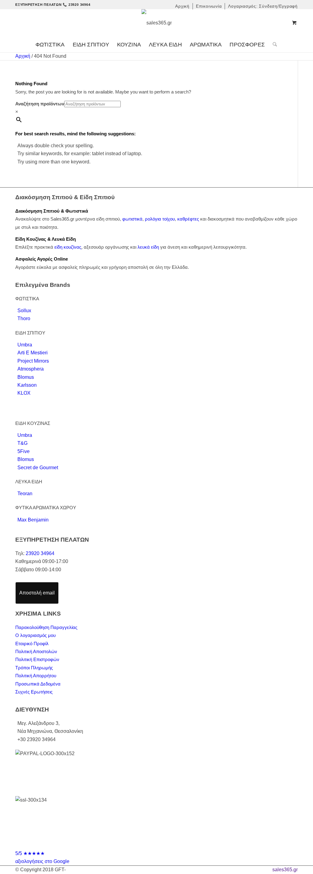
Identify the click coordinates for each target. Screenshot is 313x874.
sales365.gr (285, 869)
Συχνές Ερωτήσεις (34, 691)
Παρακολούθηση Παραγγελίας (46, 627)
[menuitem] (182, 6)
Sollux (24, 310)
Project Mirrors (33, 361)
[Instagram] (162, 844)
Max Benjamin (33, 519)
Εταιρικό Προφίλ (32, 643)
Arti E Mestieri (32, 352)
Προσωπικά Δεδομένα (38, 683)
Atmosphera (30, 368)
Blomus (25, 377)
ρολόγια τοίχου (160, 218)
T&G (22, 443)
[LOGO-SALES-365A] (157, 23)
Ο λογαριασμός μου (35, 635)
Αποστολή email (37, 592)
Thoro (23, 318)
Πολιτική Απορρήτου (35, 675)
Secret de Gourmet (37, 467)
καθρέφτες (188, 218)
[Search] (273, 44)
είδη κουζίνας (67, 247)
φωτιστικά (132, 218)
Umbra (24, 344)
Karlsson (27, 385)
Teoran (24, 493)
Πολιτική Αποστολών (36, 651)
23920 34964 (40, 553)
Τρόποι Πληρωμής (34, 667)
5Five (23, 451)
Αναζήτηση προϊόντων (39, 103)
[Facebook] (150, 844)
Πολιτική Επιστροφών (37, 659)
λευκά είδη (148, 247)
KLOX (24, 393)
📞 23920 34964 (76, 4)
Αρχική (22, 56)
